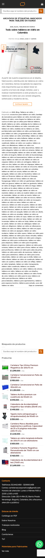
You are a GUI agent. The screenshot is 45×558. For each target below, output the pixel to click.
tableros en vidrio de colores (12, 273)
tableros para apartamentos (24, 281)
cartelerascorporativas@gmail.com (24, 488)
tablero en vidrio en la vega (12, 190)
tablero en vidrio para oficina (19, 247)
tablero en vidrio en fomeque (26, 176)
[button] (3, 4)
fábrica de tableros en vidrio (17, 126)
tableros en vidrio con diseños (26, 271)
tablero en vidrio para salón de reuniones (17, 252)
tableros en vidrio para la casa (20, 276)
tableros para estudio (27, 283)
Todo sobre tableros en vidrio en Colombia (23, 31)
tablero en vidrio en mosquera (29, 200)
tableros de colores (35, 269)
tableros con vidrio (20, 269)
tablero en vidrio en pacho (19, 205)
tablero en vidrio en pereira (19, 207)
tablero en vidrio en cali (15, 160)
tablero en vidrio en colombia (27, 169)
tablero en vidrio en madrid (19, 193)
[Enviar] (41, 11)
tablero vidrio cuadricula (11, 266)
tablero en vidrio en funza (11, 179)
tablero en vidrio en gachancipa (23, 181)
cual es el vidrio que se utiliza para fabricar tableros (21, 121)
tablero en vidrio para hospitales (26, 243)
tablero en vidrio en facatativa (20, 174)
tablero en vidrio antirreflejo (19, 136)
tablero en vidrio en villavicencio (29, 226)
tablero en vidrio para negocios (13, 245)
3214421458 (16, 485)
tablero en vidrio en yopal (31, 228)
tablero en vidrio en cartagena (20, 162)
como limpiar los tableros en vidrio (27, 119)
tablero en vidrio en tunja (19, 221)
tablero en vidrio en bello (27, 152)
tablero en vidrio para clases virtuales (23, 235)
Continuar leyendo (22, 104)
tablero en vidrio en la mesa (28, 188)
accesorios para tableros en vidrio (22, 114)
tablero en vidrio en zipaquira (12, 231)
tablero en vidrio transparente (27, 264)
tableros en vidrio (8, 271)
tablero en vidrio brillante (18, 138)
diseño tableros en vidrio (11, 124)
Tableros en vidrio (27, 27)
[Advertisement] (22, 317)
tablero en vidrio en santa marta (27, 209)
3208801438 (28, 485)
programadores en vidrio (27, 133)
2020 (12, 27)
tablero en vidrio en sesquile (12, 212)
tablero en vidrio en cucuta (12, 171)
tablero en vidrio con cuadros (21, 143)
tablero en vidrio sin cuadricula (23, 259)
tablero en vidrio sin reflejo (25, 262)
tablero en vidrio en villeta (11, 228)
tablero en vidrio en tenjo (17, 219)
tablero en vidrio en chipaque (23, 164)
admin (33, 39)
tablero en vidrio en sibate (33, 212)
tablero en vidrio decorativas (23, 148)
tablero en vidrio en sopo (17, 216)
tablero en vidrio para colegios (29, 238)
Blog (16, 27)
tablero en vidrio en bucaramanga (29, 155)
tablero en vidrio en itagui (26, 186)
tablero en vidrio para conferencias (15, 240)
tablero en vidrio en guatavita (26, 183)
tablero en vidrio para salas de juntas (28, 250)
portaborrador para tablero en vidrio (15, 131)
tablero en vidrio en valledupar (20, 224)
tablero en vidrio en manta (22, 195)
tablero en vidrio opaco (18, 233)
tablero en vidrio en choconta (26, 167)
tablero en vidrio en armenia (24, 150)
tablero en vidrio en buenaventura (14, 157)
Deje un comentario (36, 285)
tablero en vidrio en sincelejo (12, 214)
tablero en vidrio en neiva (11, 202)
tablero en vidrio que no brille (22, 257)
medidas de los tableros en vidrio (27, 129)
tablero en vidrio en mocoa (25, 197)
